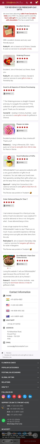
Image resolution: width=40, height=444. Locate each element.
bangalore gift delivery (27, 243)
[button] (2, 290)
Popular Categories (10, 368)
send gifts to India (20, 115)
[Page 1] (7, 268)
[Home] (2, 353)
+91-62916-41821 (16, 415)
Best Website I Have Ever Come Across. (26, 257)
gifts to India (26, 78)
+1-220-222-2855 (17, 406)
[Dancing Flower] (9, 167)
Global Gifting (8, 377)
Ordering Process (23, 55)
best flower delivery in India (20, 283)
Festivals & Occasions (11, 372)
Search (27, 3)
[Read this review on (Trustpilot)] (30, 193)
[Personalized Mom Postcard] (9, 37)
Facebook (9, 396)
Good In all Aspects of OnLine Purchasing (19, 87)
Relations (6, 382)
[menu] (3, 2)
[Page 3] (10, 268)
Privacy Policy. (20, 437)
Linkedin (30, 396)
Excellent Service (23, 26)
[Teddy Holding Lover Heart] (9, 66)
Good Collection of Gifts (26, 156)
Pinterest (14, 396)
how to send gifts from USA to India (23, 147)
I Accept (7, 441)
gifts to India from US (29, 187)
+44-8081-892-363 (16, 409)
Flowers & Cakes (9, 363)
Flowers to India (22, 124)
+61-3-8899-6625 (17, 412)
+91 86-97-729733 (13, 422)
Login (31, 3)
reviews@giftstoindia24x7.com (17, 346)
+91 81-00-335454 (13, 420)
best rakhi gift (10, 18)
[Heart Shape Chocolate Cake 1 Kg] (9, 261)
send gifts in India (25, 49)
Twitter (25, 396)
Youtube (19, 396)
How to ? (5, 387)
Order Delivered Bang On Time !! (15, 199)
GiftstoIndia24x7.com (14, 2)
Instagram (3, 396)
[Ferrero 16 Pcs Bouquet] (9, 135)
